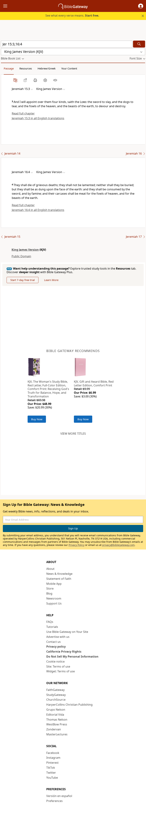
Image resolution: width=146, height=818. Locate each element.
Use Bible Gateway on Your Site (67, 632)
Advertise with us (57, 637)
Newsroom (53, 598)
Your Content (69, 68)
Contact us (53, 642)
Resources (25, 68)
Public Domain (21, 256)
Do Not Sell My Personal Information (72, 656)
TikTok (50, 768)
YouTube (52, 778)
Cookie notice (55, 661)
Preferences (54, 801)
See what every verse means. (72, 15)
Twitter (51, 773)
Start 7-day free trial (22, 280)
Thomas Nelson (56, 719)
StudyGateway (56, 695)
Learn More (51, 280)
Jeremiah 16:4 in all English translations (38, 210)
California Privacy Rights (63, 651)
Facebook (52, 753)
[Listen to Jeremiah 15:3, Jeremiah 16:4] (55, 80)
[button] (140, 6)
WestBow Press (56, 724)
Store (50, 588)
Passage (9, 68)
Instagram (53, 758)
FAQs (49, 622)
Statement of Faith (58, 579)
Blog (49, 593)
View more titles (73, 434)
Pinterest (52, 763)
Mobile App (54, 584)
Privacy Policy (76, 545)
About (50, 569)
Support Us (54, 603)
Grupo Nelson (55, 710)
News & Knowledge (59, 574)
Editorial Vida (55, 715)
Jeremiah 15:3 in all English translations (38, 118)
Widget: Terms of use (60, 671)
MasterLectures (56, 734)
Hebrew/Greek (47, 68)
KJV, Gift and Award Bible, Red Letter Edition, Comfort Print (94, 383)
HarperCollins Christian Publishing (69, 705)
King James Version (25, 250)
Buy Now (36, 419)
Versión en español (59, 796)
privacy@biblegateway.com (118, 545)
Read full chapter (23, 113)
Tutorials (52, 627)
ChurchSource (56, 700)
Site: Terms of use (58, 666)
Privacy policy (56, 646)
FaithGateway (55, 690)
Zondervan (53, 729)
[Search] (139, 44)
